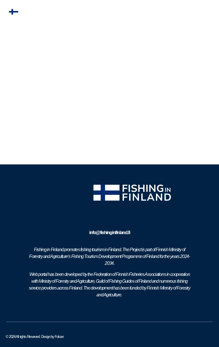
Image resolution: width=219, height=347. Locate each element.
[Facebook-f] (106, 310)
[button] (208, 11)
